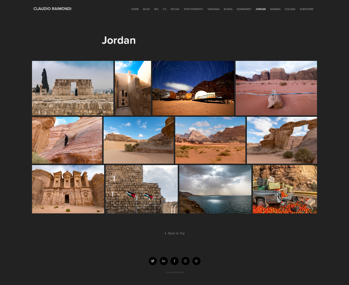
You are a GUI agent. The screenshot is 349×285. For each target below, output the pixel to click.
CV (164, 9)
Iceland (290, 9)
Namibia (275, 9)
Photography (193, 9)
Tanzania (213, 9)
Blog (146, 9)
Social (175, 9)
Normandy (244, 9)
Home (135, 9)
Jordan (261, 9)
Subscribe (306, 9)
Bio (156, 9)
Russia (228, 9)
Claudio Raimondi (52, 8)
